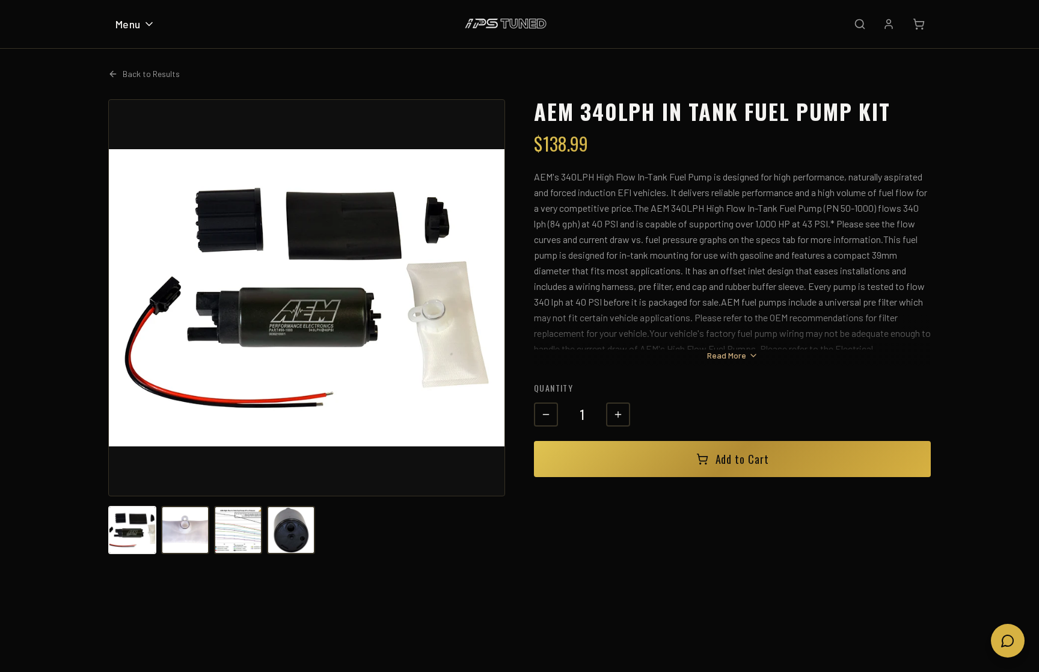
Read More (726, 355)
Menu (128, 24)
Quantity (553, 387)
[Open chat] (1008, 641)
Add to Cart (742, 459)
